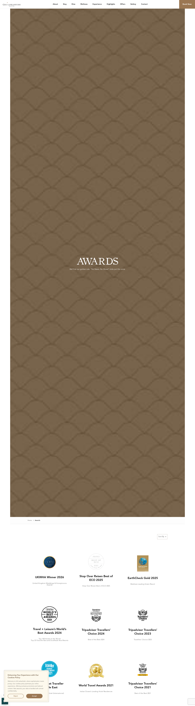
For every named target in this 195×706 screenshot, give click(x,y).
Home (30, 520)
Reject (16, 696)
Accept (34, 696)
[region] (26, 686)
